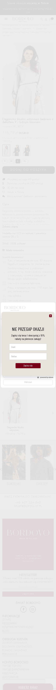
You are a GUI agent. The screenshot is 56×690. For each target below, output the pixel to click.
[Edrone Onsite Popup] (28, 345)
